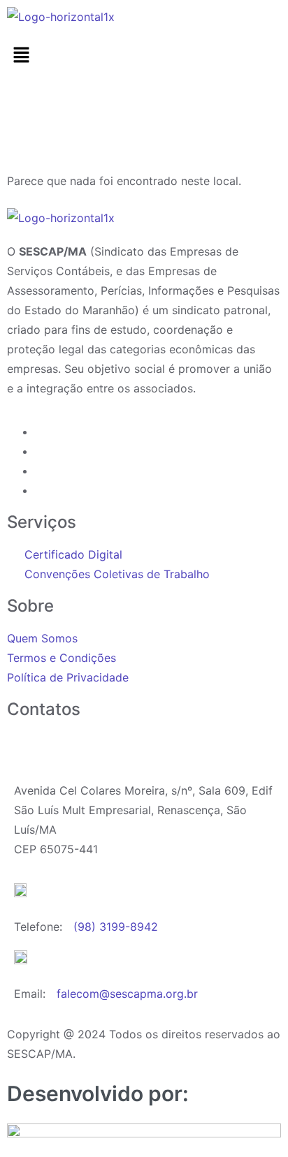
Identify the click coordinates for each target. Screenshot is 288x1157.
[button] (144, 55)
